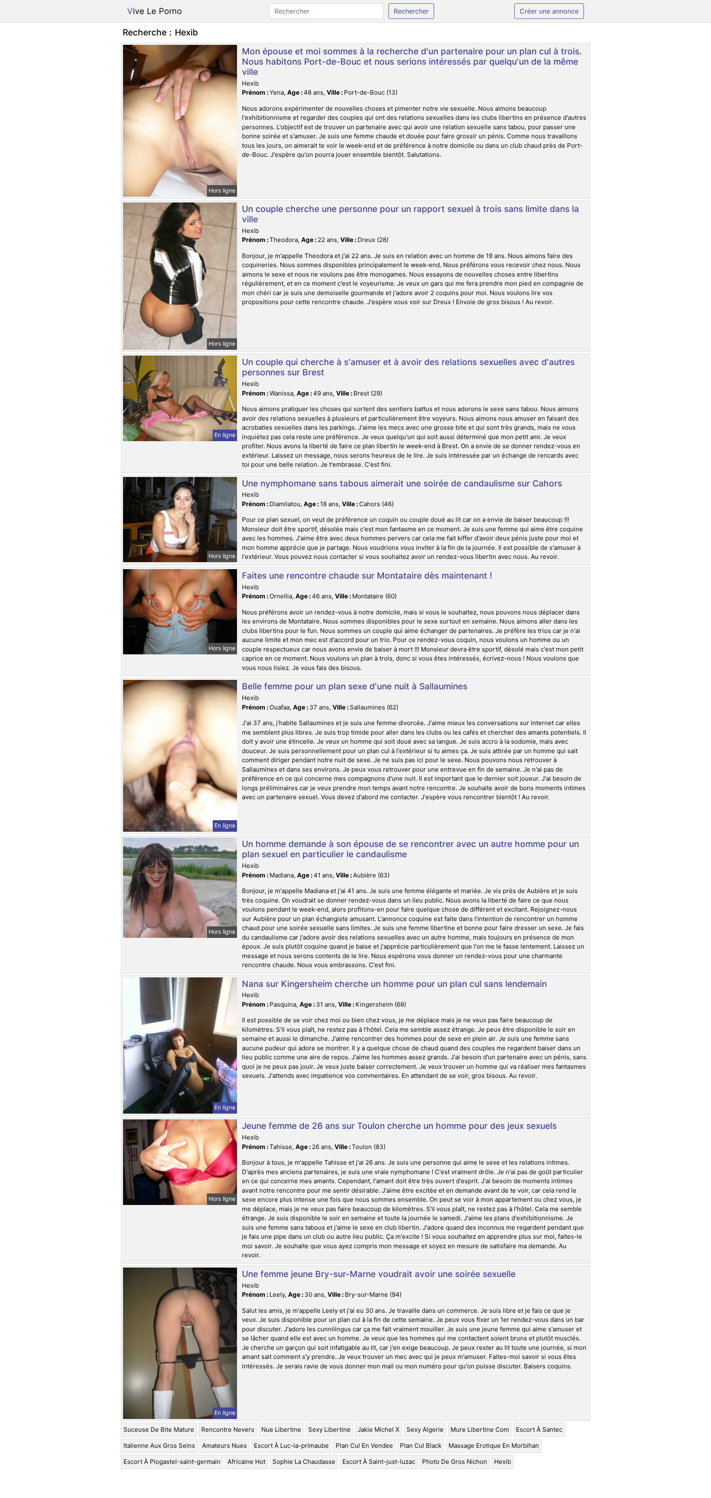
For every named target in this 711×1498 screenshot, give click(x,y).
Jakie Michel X (379, 1429)
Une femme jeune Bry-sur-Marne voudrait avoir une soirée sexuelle (379, 1274)
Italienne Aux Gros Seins (159, 1445)
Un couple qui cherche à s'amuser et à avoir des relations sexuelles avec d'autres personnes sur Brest (408, 367)
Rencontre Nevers (227, 1429)
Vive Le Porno (154, 11)
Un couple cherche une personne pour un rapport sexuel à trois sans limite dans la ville (410, 214)
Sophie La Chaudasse (303, 1461)
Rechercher (411, 11)
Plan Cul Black (420, 1445)
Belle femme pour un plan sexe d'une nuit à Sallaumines (354, 686)
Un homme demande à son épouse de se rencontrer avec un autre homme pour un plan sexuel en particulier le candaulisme (410, 849)
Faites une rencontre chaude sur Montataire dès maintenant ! (367, 575)
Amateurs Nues (224, 1445)
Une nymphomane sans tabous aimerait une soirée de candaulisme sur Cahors (402, 483)
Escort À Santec (539, 1429)
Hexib (502, 1461)
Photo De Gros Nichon (454, 1461)
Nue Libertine (281, 1429)
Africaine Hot (246, 1461)
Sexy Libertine (329, 1429)
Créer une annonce (549, 11)
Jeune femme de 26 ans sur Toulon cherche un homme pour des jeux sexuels (399, 1126)
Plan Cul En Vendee (364, 1445)
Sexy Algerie (425, 1429)
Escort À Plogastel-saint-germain (172, 1461)
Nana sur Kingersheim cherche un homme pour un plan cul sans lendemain (394, 984)
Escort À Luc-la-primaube (291, 1445)
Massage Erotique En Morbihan (493, 1445)
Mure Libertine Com (480, 1429)
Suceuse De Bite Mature (158, 1429)
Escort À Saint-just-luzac (378, 1461)
